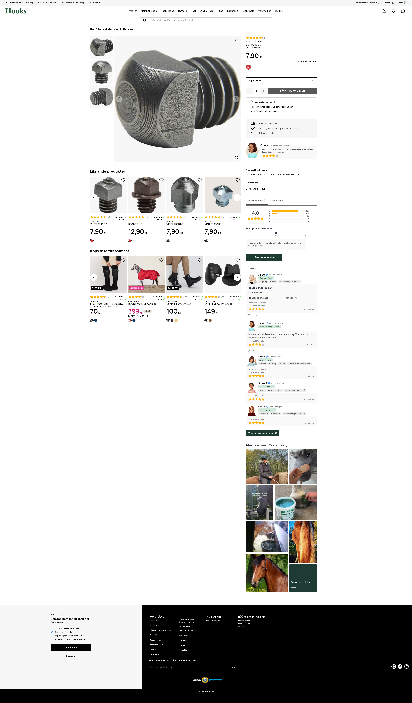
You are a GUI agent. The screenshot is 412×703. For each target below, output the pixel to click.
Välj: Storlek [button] (254, 80)
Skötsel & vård (113, 29)
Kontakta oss (155, 625)
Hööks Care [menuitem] (248, 10)
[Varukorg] (403, 11)
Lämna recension (264, 257)
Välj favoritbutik (271, 111)
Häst (100, 29)
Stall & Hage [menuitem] (207, 10)
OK (233, 667)
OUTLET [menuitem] (280, 10)
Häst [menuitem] (193, 10)
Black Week (184, 635)
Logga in (373, 3)
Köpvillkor (154, 621)
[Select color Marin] (95, 320)
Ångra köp (183, 650)
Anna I (261, 356)
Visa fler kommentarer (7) (262, 433)
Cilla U (261, 274)
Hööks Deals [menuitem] (167, 10)
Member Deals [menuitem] (149, 10)
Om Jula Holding (186, 631)
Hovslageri (129, 29)
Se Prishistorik (307, 61)
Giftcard (182, 645)
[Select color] (91, 240)
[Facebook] (400, 666)
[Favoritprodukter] (393, 11)
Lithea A (262, 383)
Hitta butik (387, 3)
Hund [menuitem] (220, 10)
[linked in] (406, 666)
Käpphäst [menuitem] (232, 10)
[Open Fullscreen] (236, 157)
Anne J (264, 145)
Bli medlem (71, 647)
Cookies (153, 649)
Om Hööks (154, 635)
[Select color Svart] (91, 320)
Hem (92, 29)
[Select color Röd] (129, 320)
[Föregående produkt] (93, 197)
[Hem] (65, 11)
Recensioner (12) (256, 200)
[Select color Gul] (176, 320)
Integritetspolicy (156, 645)
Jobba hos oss (155, 640)
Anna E (261, 406)
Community (276, 200)
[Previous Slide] (119, 99)
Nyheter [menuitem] (132, 10)
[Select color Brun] (210, 320)
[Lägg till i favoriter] (237, 41)
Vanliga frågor (185, 626)
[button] (101, 47)
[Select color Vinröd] (172, 320)
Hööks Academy (213, 621)
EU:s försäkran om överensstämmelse (186, 621)
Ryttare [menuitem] (182, 10)
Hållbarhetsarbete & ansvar (161, 630)
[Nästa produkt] (237, 197)
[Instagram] (393, 666)
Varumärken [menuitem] (264, 10)
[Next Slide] (236, 99)
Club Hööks (183, 640)
